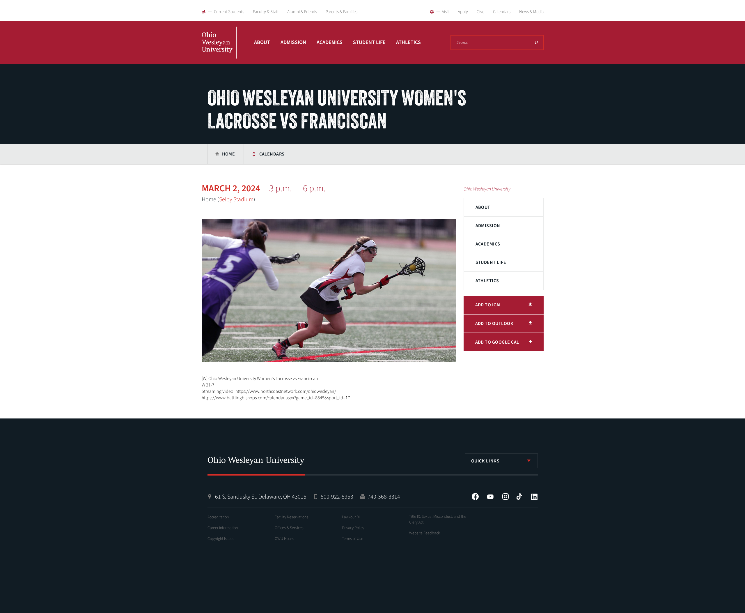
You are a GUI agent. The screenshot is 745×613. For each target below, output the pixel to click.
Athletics (408, 42)
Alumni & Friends (302, 12)
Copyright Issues (220, 539)
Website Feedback (424, 533)
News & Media (531, 12)
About (262, 42)
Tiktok (519, 496)
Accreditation (218, 517)
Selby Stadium (236, 199)
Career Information (222, 528)
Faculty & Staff (266, 12)
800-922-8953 (337, 497)
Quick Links (485, 461)
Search (536, 42)
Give (480, 12)
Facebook (475, 496)
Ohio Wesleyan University (219, 49)
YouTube (490, 496)
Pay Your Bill (351, 517)
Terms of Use (352, 539)
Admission (293, 42)
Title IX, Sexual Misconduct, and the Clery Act (437, 519)
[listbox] (501, 460)
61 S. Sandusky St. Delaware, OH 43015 (260, 497)
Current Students (229, 12)
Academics (330, 42)
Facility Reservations (291, 517)
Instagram (505, 496)
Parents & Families (341, 12)
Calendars (501, 12)
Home (228, 154)
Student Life (369, 42)
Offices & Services (289, 528)
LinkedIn (534, 496)
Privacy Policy (353, 528)
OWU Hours (284, 539)
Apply (463, 12)
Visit (445, 12)
